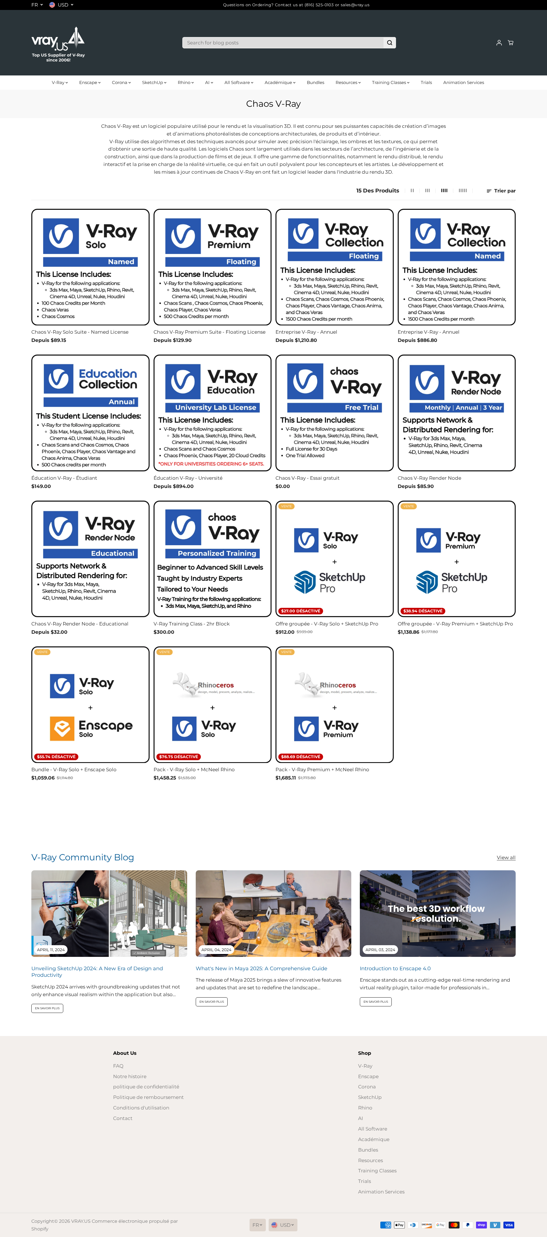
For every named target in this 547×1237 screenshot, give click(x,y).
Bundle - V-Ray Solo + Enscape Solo (74, 769)
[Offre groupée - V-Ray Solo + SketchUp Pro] (334, 558)
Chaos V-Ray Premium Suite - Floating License (210, 332)
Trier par (504, 191)
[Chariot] (510, 43)
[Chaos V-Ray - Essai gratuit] (334, 412)
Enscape (88, 82)
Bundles (315, 82)
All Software (237, 82)
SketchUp (153, 82)
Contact (122, 1118)
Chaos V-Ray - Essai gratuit (307, 478)
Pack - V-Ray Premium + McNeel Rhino (322, 769)
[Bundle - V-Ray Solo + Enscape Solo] (90, 704)
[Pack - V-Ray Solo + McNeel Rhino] (213, 704)
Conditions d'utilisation (141, 1108)
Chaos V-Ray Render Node (429, 478)
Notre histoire (129, 1076)
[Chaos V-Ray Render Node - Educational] (90, 558)
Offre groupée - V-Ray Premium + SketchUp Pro (455, 624)
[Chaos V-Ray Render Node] (457, 412)
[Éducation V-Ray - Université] (213, 412)
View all (506, 857)
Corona (120, 82)
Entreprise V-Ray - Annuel (306, 332)
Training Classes (389, 82)
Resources (347, 82)
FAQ (118, 1066)
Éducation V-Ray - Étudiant (64, 478)
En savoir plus (47, 1008)
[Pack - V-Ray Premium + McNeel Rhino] (334, 704)
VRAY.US (81, 1221)
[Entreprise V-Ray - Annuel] (334, 267)
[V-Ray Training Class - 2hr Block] (213, 558)
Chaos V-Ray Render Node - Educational (79, 624)
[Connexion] (499, 43)
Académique (279, 82)
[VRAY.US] (58, 43)
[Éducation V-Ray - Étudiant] (90, 412)
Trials (426, 82)
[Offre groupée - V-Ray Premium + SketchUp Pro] (457, 558)
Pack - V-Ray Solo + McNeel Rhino (194, 769)
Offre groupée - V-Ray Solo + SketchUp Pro (326, 624)
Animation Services (463, 82)
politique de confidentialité (146, 1087)
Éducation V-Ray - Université (188, 478)
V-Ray (59, 82)
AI (208, 82)
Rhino (184, 82)
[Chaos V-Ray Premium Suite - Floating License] (213, 267)
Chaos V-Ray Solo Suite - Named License (79, 332)
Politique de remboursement (148, 1097)
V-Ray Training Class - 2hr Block (192, 624)
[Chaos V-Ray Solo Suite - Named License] (90, 267)
